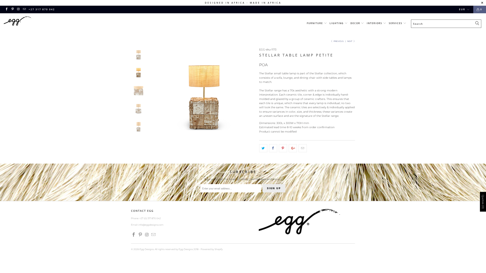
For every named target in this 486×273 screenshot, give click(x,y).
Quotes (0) (483, 202)
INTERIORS (375, 23)
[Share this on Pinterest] (283, 148)
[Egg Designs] (41, 21)
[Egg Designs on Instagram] (18, 9)
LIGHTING (337, 23)
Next (350, 41)
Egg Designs (147, 249)
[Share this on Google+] (293, 148)
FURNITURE (315, 23)
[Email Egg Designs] (24, 9)
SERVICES (396, 23)
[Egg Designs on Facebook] (6, 9)
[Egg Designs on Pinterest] (12, 9)
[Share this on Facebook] (273, 148)
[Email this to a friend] (303, 148)
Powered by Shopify (212, 249)
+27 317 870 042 (42, 9)
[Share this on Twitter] (263, 148)
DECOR (355, 23)
